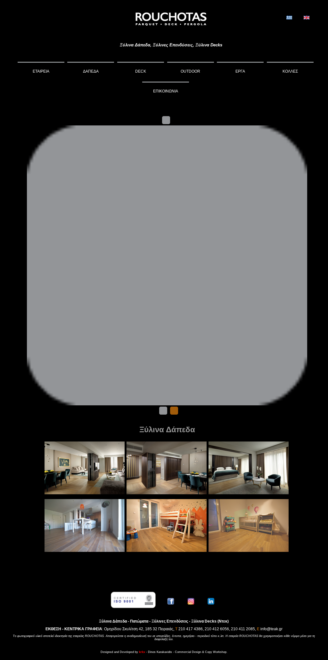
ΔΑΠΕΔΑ (91, 71)
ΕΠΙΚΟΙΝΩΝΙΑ (165, 91)
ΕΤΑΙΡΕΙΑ (41, 71)
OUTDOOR (190, 71)
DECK (140, 71)
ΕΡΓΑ (240, 71)
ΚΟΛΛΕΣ (290, 71)
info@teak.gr (271, 629)
